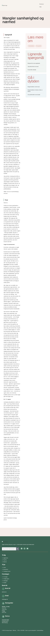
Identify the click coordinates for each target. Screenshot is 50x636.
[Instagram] (24, 548)
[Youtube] (27, 548)
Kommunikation (31, 45)
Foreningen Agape (5, 619)
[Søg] (17, 548)
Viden (40, 6)
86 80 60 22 (4, 592)
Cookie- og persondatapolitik (30, 630)
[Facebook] (21, 548)
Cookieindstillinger (40, 630)
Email (6, 595)
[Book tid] (3, 589)
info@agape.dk (5, 599)
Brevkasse (41, 4)
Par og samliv (38, 45)
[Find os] (3, 616)
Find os (7, 616)
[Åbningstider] (3, 603)
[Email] (3, 596)
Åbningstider (9, 603)
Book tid (7, 588)
